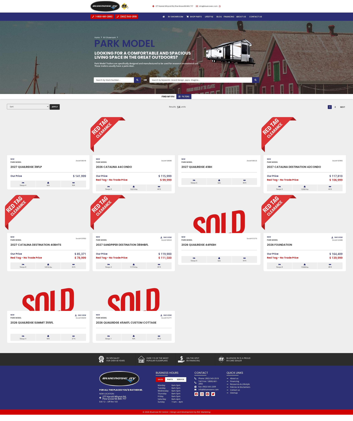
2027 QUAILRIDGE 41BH (196, 167)
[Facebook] (196, 394)
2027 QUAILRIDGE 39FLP (26, 167)
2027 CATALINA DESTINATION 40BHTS (35, 245)
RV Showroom (109, 37)
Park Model (15, 162)
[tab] (160, 379)
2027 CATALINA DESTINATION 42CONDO (294, 167)
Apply (55, 106)
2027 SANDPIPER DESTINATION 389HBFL (122, 245)
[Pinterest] (207, 394)
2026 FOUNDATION (279, 245)
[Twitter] (213, 394)
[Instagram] (202, 394)
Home (97, 37)
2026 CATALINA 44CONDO (114, 167)
